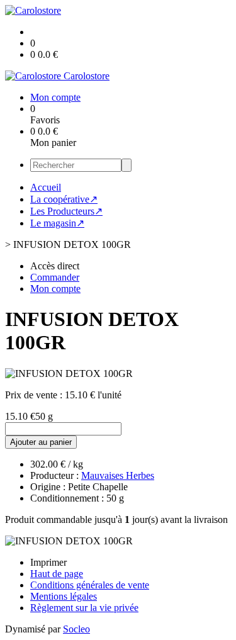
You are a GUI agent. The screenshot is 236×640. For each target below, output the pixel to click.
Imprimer (48, 562)
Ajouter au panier (41, 442)
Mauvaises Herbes (117, 475)
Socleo (76, 629)
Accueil (45, 187)
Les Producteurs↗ (66, 211)
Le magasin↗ (57, 223)
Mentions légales (63, 596)
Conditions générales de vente (89, 585)
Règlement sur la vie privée (84, 607)
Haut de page (56, 573)
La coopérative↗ (64, 199)
